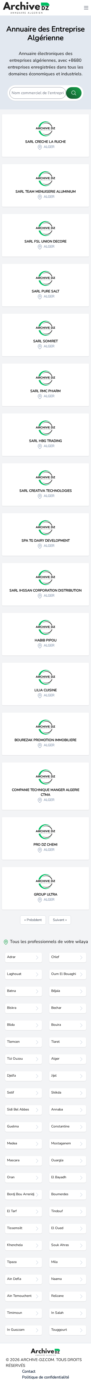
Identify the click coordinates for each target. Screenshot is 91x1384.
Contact (28, 1371)
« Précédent (33, 920)
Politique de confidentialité (45, 1377)
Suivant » (60, 920)
